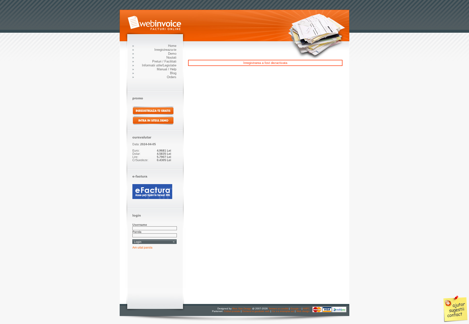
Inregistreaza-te (165, 50)
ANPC (306, 308)
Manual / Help (166, 69)
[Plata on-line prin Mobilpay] (329, 311)
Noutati (171, 57)
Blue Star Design (241, 308)
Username (139, 224)
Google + (295, 308)
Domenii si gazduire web (256, 311)
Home (172, 46)
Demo (172, 53)
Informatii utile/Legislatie (159, 65)
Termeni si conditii (278, 308)
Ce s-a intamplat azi (283, 311)
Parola (136, 231)
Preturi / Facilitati (164, 61)
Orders (171, 77)
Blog (173, 73)
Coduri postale (232, 311)
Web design (303, 311)
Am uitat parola (142, 247)
